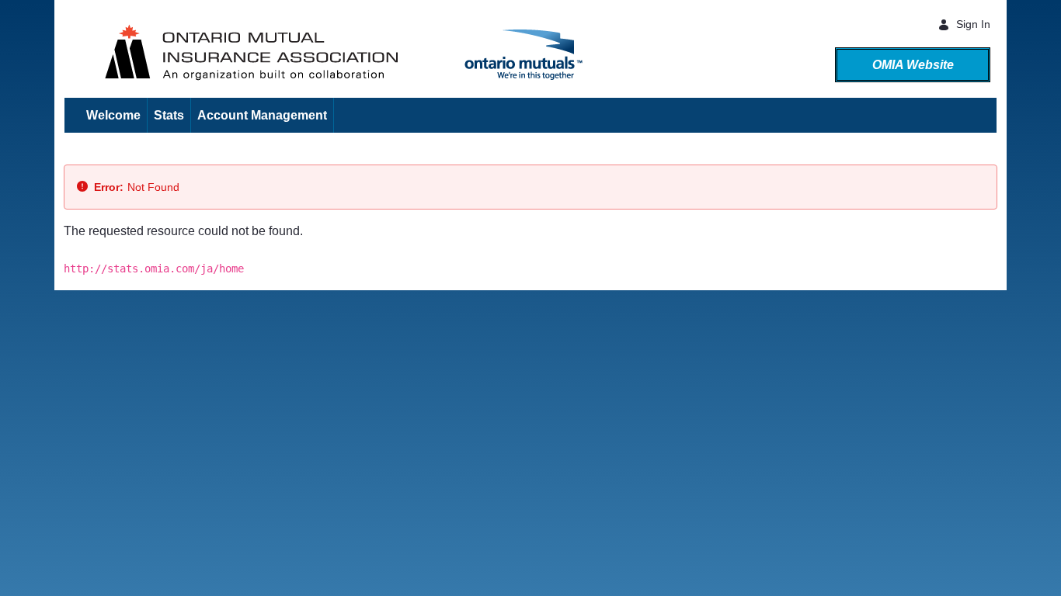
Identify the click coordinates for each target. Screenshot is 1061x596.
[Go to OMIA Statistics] (70, 49)
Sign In (973, 24)
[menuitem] (114, 115)
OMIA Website (913, 64)
